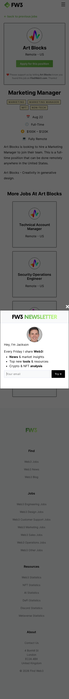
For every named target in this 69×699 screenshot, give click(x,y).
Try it (58, 373)
